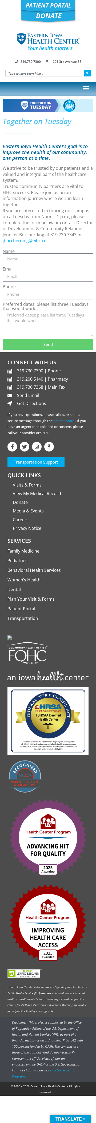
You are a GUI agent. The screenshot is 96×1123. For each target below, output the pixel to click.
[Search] (87, 73)
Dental (14, 589)
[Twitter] (24, 446)
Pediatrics (17, 561)
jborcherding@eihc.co (25, 241)
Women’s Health (24, 580)
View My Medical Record (37, 493)
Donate (20, 502)
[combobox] (43, 73)
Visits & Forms (27, 485)
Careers (21, 520)
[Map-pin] (49, 446)
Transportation (22, 618)
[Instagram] (37, 446)
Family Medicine (23, 551)
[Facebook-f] (12, 446)
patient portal (64, 420)
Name (9, 251)
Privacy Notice (27, 528)
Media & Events (28, 511)
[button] (86, 88)
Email (8, 269)
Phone (9, 286)
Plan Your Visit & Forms (31, 599)
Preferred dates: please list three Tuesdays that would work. (46, 306)
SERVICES (19, 540)
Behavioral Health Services (34, 570)
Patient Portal (21, 609)
